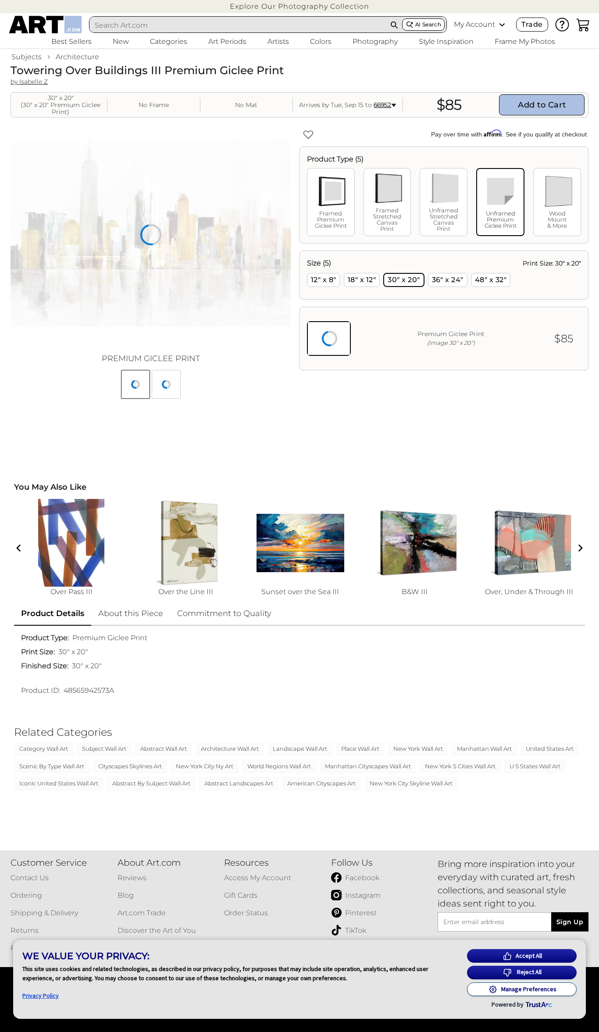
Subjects (26, 57)
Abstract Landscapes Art (238, 783)
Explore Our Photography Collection (299, 6)
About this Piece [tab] (130, 613)
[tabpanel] (444, 310)
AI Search (428, 24)
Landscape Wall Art (300, 748)
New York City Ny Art (204, 766)
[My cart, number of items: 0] (583, 25)
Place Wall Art (360, 748)
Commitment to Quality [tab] (224, 613)
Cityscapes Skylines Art (130, 766)
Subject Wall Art (104, 748)
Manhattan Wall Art (484, 748)
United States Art (550, 748)
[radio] (323, 280)
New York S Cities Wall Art (460, 766)
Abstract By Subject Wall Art (151, 783)
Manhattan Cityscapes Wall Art (368, 766)
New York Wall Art (418, 748)
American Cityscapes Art (321, 783)
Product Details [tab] (52, 613)
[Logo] (45, 24)
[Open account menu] (502, 24)
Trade (531, 24)
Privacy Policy (40, 996)
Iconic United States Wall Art (58, 783)
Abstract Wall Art (163, 748)
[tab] (331, 202)
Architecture (77, 57)
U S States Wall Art (535, 766)
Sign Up (569, 922)
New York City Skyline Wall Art (411, 783)
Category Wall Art (43, 748)
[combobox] (237, 25)
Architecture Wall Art (230, 748)
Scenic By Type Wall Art (51, 766)
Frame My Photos (525, 41)
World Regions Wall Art (279, 766)
